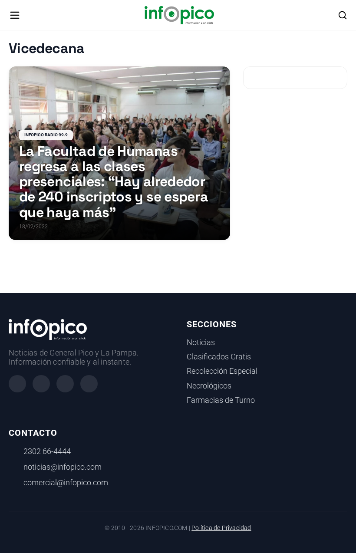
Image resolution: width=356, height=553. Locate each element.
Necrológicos (209, 386)
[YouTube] (89, 383)
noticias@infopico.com (62, 467)
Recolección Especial (222, 371)
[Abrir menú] (15, 15)
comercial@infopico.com (65, 482)
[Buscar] (342, 15)
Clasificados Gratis (219, 356)
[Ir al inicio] (179, 15)
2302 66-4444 (47, 451)
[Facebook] (17, 383)
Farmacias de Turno (221, 400)
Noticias (201, 342)
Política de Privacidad (221, 528)
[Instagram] (41, 383)
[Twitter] (65, 383)
